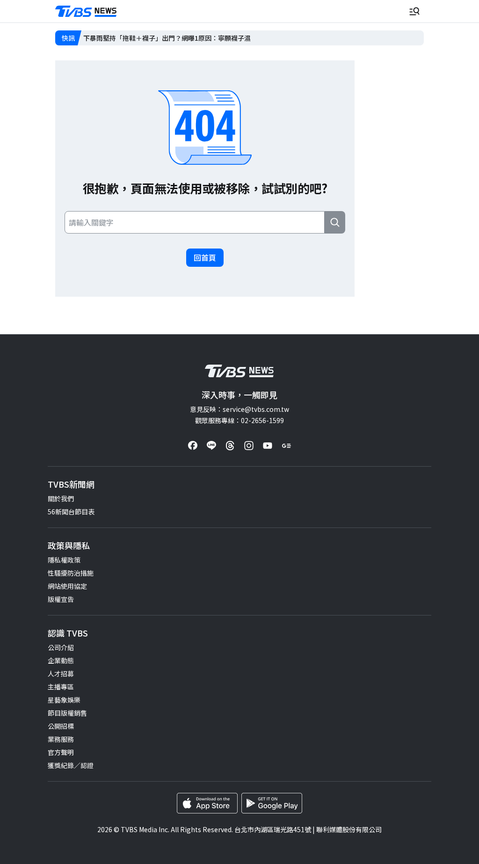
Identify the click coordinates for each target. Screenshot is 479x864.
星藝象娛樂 (64, 699)
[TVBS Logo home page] (86, 11)
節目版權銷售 (67, 713)
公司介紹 (61, 647)
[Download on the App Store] (207, 803)
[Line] (211, 445)
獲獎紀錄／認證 (71, 765)
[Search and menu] (414, 11)
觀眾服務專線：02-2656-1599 (239, 420)
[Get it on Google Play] (271, 803)
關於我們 (61, 498)
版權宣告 (61, 599)
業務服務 (61, 739)
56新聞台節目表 (71, 511)
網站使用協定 (67, 586)
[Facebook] (192, 445)
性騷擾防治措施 (71, 573)
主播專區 (61, 686)
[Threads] (230, 445)
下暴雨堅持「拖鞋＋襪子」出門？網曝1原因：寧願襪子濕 (167, 38)
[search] (335, 222)
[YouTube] (267, 445)
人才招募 (61, 673)
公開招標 (61, 726)
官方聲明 (61, 752)
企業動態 (61, 660)
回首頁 (205, 257)
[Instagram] (249, 445)
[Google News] (286, 445)
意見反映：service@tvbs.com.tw (239, 409)
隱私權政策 (64, 559)
